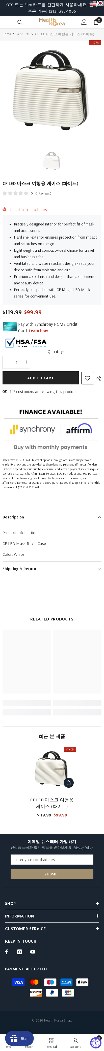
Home (7, 34)
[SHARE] (97, 378)
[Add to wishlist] (87, 378)
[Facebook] (6, 952)
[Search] (20, 22)
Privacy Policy (83, 847)
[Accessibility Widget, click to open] (95, 1042)
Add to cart (40, 377)
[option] (52, 8)
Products (23, 34)
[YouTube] (32, 952)
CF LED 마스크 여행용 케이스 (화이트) (52, 803)
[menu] (6, 22)
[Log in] (84, 22)
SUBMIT (52, 873)
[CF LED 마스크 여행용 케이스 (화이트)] (52, 768)
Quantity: (56, 351)
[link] (27, 703)
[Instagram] (19, 952)
